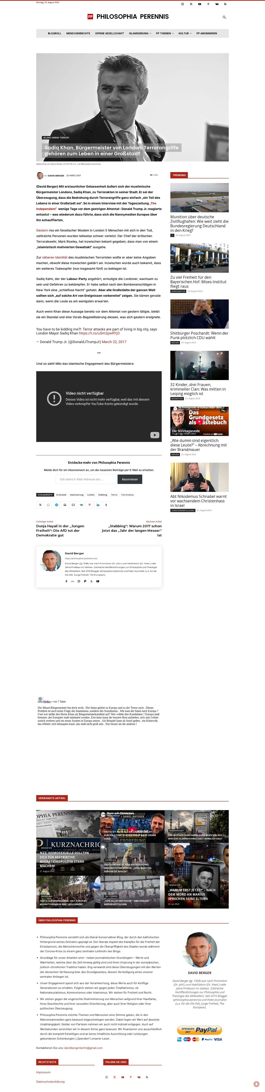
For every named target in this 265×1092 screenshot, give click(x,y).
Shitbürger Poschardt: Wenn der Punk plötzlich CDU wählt (199, 335)
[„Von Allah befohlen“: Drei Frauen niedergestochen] (132, 895)
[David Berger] (40, 175)
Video (108, 827)
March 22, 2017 (114, 342)
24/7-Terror (111, 896)
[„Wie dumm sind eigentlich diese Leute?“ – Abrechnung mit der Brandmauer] (199, 421)
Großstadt (61, 494)
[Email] (73, 504)
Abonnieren (130, 479)
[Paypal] (85, 580)
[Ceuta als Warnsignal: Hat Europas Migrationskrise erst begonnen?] (68, 895)
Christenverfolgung (182, 510)
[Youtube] (199, 4)
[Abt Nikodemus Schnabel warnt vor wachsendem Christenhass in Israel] (199, 477)
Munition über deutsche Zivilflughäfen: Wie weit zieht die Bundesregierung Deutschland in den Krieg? (199, 223)
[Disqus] (99, 643)
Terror (114, 494)
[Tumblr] (106, 504)
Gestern (42, 230)
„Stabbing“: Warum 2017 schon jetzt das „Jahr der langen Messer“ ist (132, 530)
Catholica (110, 860)
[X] (39, 504)
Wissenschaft (176, 831)
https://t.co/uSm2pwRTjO (99, 333)
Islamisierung (77, 494)
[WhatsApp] (48, 504)
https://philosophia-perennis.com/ (81, 558)
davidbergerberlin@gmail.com (83, 1048)
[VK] (81, 504)
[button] (224, 17)
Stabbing (102, 494)
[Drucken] (64, 504)
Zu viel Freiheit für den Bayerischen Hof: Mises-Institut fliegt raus (198, 282)
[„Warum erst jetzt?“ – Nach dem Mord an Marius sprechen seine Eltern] (197, 876)
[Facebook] (66, 580)
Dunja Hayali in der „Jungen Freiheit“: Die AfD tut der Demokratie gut (60, 530)
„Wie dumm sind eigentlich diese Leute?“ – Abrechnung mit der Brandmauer (198, 445)
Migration (177, 398)
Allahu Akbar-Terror (56, 137)
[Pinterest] (208, 4)
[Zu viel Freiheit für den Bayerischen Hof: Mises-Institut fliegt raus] (199, 258)
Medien (175, 342)
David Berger (56, 175)
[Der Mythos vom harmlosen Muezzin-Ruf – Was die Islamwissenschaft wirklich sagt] (197, 830)
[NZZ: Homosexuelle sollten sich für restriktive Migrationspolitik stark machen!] (68, 843)
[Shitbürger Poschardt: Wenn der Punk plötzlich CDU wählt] (199, 314)
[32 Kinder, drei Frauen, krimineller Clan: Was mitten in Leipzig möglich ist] (199, 365)
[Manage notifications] (256, 1084)
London (91, 494)
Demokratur (178, 291)
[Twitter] (191, 4)
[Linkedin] (97, 504)
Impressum (43, 1072)
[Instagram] (182, 4)
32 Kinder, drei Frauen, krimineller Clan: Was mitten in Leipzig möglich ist (198, 389)
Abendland (46, 896)
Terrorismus (127, 494)
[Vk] (216, 4)
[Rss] (225, 4)
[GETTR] (72, 580)
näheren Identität (54, 257)
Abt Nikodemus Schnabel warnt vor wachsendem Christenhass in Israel (198, 501)
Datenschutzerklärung (50, 1081)
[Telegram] (56, 504)
